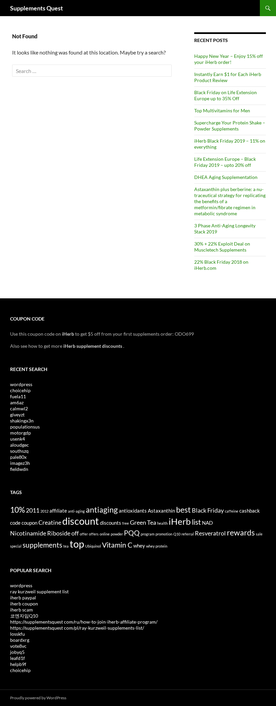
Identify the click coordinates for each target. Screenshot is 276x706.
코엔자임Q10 (24, 616)
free (125, 523)
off (75, 533)
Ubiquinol (93, 546)
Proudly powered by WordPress (38, 697)
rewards (241, 532)
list (196, 522)
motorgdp (20, 433)
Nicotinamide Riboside (40, 533)
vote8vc (18, 646)
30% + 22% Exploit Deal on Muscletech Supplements (222, 247)
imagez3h (20, 463)
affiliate (58, 511)
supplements (42, 545)
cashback (249, 511)
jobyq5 (17, 652)
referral (187, 534)
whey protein (156, 546)
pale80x (18, 457)
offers (94, 534)
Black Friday (208, 510)
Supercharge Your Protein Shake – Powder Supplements (229, 126)
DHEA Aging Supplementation (225, 177)
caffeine (231, 511)
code (15, 523)
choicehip (20, 390)
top (77, 544)
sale (259, 534)
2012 (44, 511)
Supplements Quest (36, 8)
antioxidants (133, 511)
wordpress (21, 384)
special (16, 546)
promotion (164, 534)
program (147, 534)
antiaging (102, 509)
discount (80, 521)
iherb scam (21, 609)
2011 (32, 510)
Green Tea (143, 522)
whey (139, 546)
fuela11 (18, 396)
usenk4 (17, 439)
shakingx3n (22, 420)
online (105, 534)
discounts (110, 523)
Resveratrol (210, 533)
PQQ (132, 532)
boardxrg (19, 640)
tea (66, 546)
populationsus (25, 427)
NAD (207, 523)
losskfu (17, 634)
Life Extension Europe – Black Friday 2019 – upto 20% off (225, 162)
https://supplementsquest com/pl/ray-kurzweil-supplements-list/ (77, 628)
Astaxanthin (161, 511)
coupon (29, 523)
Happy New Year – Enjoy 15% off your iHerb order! (228, 59)
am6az (17, 402)
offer (84, 534)
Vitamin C (117, 545)
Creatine (49, 522)
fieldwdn (19, 469)
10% (17, 509)
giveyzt (17, 414)
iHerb (180, 521)
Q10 (176, 534)
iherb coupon (24, 603)
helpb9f (18, 664)
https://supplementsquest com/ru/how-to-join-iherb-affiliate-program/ (84, 622)
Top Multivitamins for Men (222, 110)
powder (117, 534)
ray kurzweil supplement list (39, 591)
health (162, 523)
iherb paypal (23, 597)
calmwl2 (19, 408)
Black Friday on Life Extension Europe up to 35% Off (225, 95)
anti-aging (76, 511)
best (183, 509)
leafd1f (17, 658)
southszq (19, 451)
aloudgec (19, 445)
